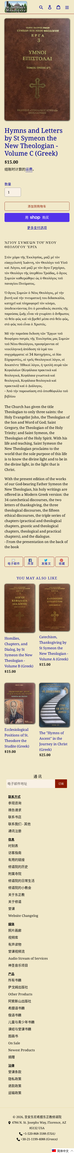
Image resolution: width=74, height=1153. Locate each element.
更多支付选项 (37, 227)
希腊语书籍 (16, 1008)
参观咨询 (14, 803)
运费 (28, 169)
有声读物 (14, 944)
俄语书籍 (14, 1015)
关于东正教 (16, 894)
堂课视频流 (16, 951)
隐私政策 (14, 1079)
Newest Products (21, 1050)
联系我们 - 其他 (19, 824)
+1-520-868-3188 (34, 1133)
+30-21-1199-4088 (33, 1139)
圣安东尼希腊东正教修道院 (42, 1117)
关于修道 (14, 901)
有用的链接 (16, 859)
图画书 (13, 1036)
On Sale (14, 1043)
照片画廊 (14, 930)
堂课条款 (14, 1072)
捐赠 (11, 1057)
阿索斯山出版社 (19, 1001)
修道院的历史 (18, 866)
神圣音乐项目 (18, 965)
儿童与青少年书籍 (21, 1022)
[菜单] (67, 7)
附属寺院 (14, 873)
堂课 (11, 908)
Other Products (20, 994)
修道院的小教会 (19, 887)
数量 (8, 184)
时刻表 (13, 845)
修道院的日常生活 (21, 880)
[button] (63, 1150)
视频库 (13, 937)
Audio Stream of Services (28, 958)
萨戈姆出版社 (18, 987)
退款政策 (14, 1086)
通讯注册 (14, 831)
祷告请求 (14, 810)
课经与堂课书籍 (19, 1029)
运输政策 (14, 1093)
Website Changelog (23, 915)
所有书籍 (14, 980)
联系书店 (14, 817)
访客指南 (14, 852)
